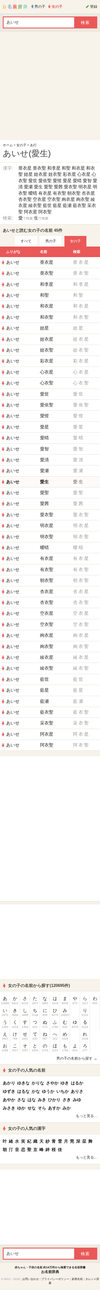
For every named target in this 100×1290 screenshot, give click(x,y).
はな (32, 1099)
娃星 (28, 174)
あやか (9, 1099)
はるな (23, 1091)
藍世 (47, 205)
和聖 (66, 168)
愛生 (38, 186)
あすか (54, 1108)
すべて (26, 241)
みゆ (77, 1099)
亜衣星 (25, 168)
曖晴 (32, 193)
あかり (9, 1083)
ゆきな (23, 1083)
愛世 (32, 180)
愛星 (67, 180)
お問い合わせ (30, 1279)
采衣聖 (46, 723)
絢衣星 (68, 199)
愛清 (44, 459)
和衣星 (78, 168)
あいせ (12, 262)
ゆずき (9, 1091)
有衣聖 (59, 193)
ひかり (54, 1099)
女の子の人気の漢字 (27, 1128)
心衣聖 (46, 383)
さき (66, 1099)
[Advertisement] (50, 87)
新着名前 (77, 1279)
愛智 (87, 180)
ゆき (65, 1083)
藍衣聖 (79, 205)
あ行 (33, 145)
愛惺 (57, 180)
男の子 (50, 241)
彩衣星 (69, 174)
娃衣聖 (55, 174)
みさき (9, 1108)
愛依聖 (45, 180)
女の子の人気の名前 (27, 1070)
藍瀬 (67, 205)
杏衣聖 (25, 199)
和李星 (54, 168)
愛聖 (48, 186)
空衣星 (39, 199)
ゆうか (48, 1091)
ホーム (8, 145)
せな (32, 1108)
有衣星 (45, 193)
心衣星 (84, 174)
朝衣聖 (74, 193)
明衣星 (85, 186)
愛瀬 (28, 186)
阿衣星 (30, 211)
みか (66, 1108)
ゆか (21, 1108)
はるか (77, 1083)
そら (42, 1108)
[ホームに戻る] (15, 6)
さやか (52, 1083)
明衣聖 (46, 536)
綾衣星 (46, 657)
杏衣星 (88, 193)
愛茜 (58, 186)
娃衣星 (40, 174)
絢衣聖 (82, 199)
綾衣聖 (35, 205)
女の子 (21, 145)
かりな (38, 1083)
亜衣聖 (39, 168)
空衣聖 (54, 199)
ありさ (77, 1091)
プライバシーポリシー (55, 1279)
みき (42, 1099)
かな (36, 1091)
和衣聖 (46, 317)
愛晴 (77, 180)
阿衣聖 (45, 211)
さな (21, 1099)
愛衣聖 (70, 186)
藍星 (57, 205)
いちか (62, 1091)
